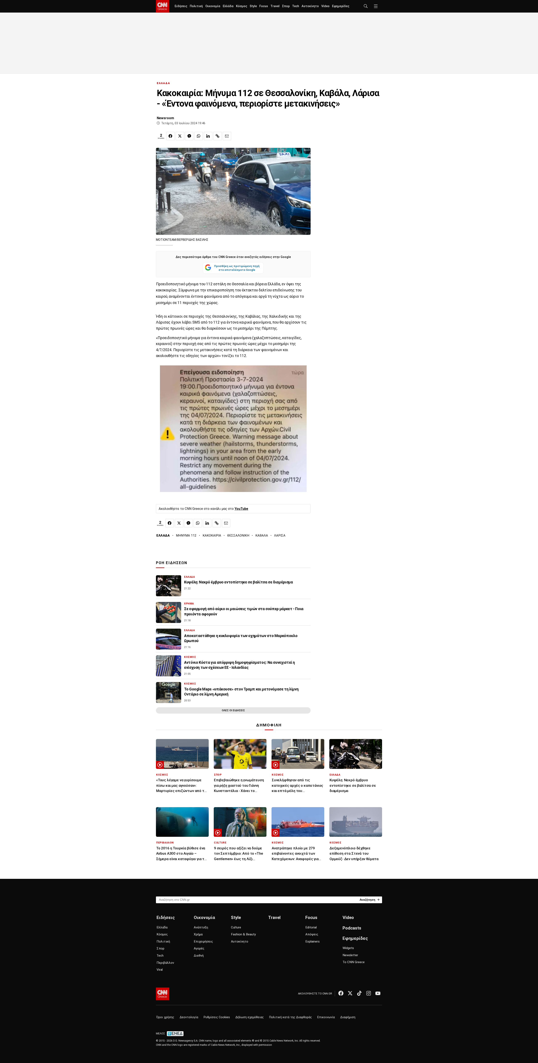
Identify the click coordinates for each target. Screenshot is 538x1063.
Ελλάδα (228, 6)
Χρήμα (198, 934)
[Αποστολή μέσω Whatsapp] (198, 136)
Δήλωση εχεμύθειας (249, 1017)
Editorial (311, 927)
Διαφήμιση (347, 1017)
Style (253, 6)
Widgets (348, 948)
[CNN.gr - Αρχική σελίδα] (162, 994)
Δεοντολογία (189, 1017)
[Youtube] (377, 993)
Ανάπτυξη (201, 927)
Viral (160, 970)
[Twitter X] (350, 993)
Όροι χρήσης (165, 1017)
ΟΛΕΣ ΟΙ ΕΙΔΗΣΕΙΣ (233, 710)
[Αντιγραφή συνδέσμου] (217, 136)
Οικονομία (212, 6)
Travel (275, 6)
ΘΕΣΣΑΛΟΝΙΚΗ (238, 535)
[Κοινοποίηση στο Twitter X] (180, 136)
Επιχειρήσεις (203, 941)
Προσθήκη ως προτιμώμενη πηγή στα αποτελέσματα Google (237, 267)
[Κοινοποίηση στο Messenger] (189, 136)
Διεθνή (199, 955)
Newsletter (350, 955)
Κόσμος (241, 6)
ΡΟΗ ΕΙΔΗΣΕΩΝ (171, 563)
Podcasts (352, 928)
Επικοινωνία (326, 1017)
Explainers (312, 941)
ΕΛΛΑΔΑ (163, 83)
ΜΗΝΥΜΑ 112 (186, 535)
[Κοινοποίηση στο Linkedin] (208, 136)
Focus (263, 6)
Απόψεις (311, 934)
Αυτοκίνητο (310, 6)
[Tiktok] (359, 993)
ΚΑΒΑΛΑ (261, 535)
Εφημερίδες (340, 6)
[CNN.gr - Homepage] (162, 6)
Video (325, 6)
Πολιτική (196, 6)
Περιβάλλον (165, 963)
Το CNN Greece (354, 962)
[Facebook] (340, 993)
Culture (236, 927)
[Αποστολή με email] (227, 136)
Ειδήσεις (181, 6)
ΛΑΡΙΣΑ (279, 535)
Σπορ (286, 6)
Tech (295, 6)
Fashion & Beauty (243, 934)
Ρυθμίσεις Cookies (217, 1017)
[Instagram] (368, 993)
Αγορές (199, 948)
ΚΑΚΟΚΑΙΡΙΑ (212, 535)
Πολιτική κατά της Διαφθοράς (290, 1017)
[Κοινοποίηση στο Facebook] (170, 136)
